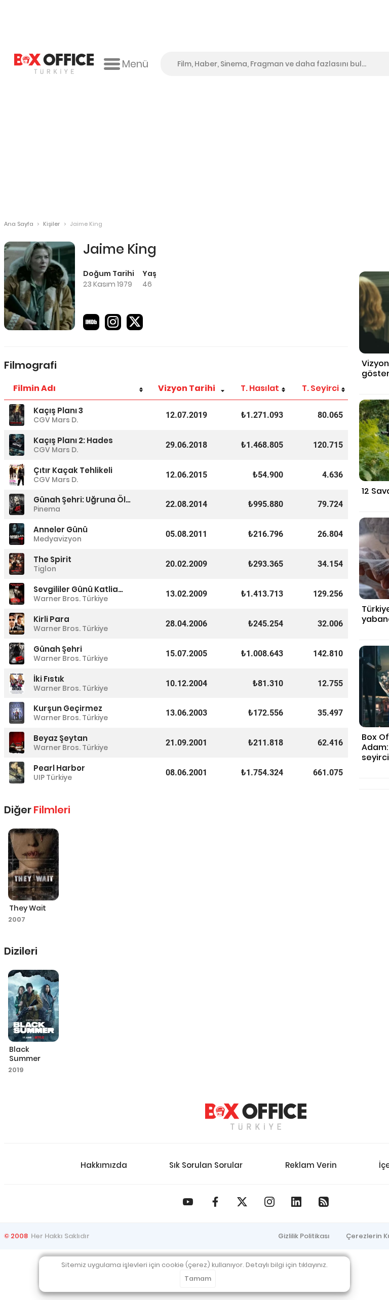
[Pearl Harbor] (16, 772)
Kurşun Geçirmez (67, 708)
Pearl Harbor (59, 768)
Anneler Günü (60, 529)
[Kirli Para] (16, 624)
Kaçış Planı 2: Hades (73, 440)
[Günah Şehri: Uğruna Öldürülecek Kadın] (16, 505)
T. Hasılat (260, 388)
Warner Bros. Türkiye (70, 599)
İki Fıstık (48, 679)
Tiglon (44, 569)
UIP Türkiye (52, 777)
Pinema (46, 509)
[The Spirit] (16, 564)
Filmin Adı (34, 388)
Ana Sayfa (18, 224)
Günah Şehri (57, 649)
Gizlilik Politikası (304, 1236)
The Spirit (52, 559)
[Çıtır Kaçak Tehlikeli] (16, 475)
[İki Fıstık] (16, 683)
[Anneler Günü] (16, 534)
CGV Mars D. (55, 420)
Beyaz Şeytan (60, 738)
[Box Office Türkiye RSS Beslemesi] (324, 1202)
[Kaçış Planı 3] (16, 415)
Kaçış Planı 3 (58, 410)
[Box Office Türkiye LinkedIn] (296, 1202)
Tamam (197, 1278)
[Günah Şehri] (16, 653)
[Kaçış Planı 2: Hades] (16, 445)
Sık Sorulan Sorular (206, 1165)
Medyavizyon (57, 539)
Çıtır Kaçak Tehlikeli (72, 470)
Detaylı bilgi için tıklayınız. (287, 1264)
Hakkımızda (104, 1165)
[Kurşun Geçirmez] (16, 713)
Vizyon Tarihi (186, 388)
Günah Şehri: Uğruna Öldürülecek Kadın (82, 499)
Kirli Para (51, 619)
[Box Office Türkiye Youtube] (188, 1202)
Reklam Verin (311, 1165)
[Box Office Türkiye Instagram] (269, 1202)
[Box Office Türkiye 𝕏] (242, 1202)
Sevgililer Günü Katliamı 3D (82, 589)
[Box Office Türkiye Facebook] (215, 1202)
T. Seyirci (320, 388)
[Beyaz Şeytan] (16, 743)
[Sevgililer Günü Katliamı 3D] (16, 594)
